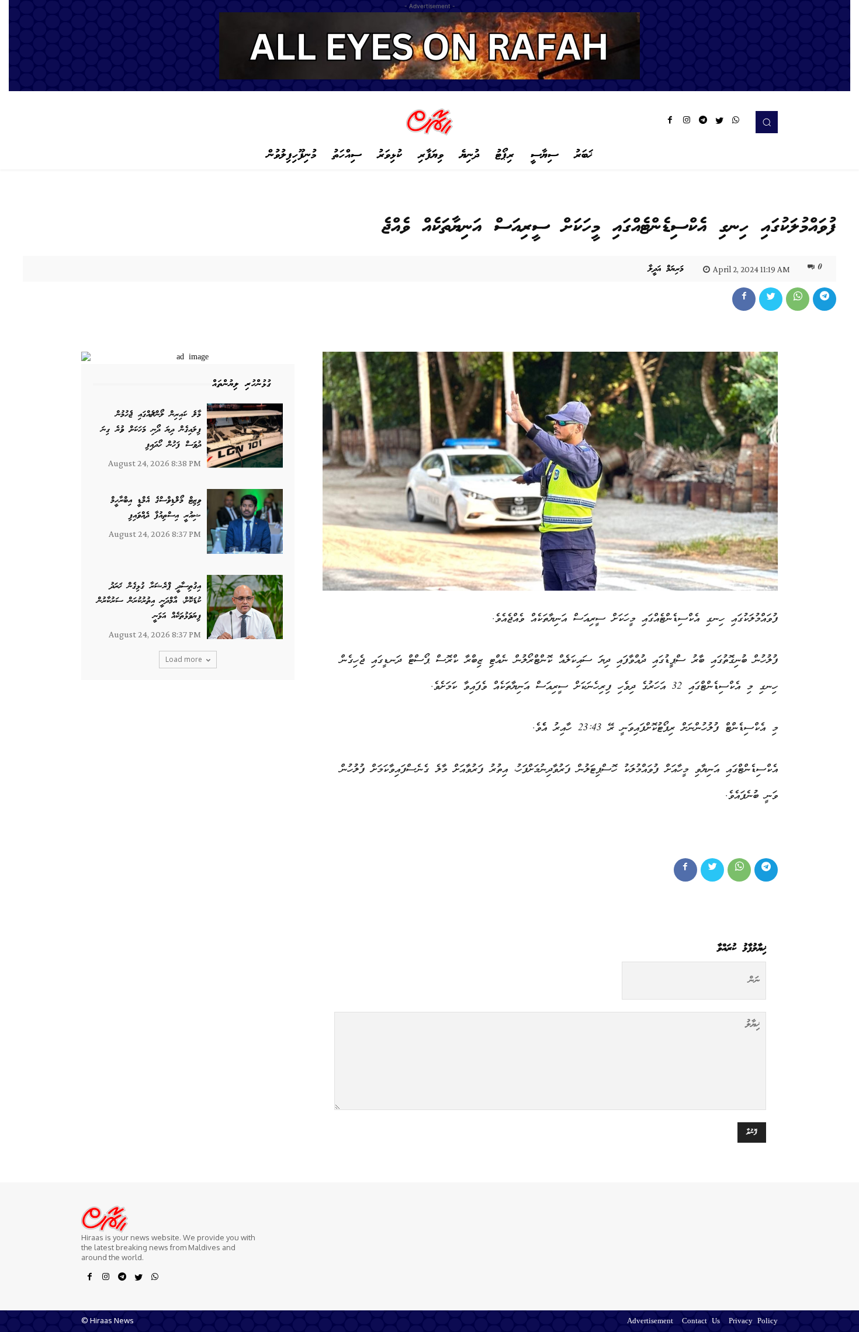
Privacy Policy (753, 1321)
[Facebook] (670, 122)
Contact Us (701, 1321)
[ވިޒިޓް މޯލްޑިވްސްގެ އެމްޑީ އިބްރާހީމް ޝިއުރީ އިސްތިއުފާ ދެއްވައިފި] (245, 521)
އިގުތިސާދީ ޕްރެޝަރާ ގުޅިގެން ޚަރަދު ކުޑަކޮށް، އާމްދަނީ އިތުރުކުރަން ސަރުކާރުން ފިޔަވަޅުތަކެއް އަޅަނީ (149, 601)
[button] (767, 122)
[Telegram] (703, 122)
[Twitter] (719, 122)
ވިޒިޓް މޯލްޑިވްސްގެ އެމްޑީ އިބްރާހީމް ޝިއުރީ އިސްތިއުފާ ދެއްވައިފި (155, 508)
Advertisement (650, 1321)
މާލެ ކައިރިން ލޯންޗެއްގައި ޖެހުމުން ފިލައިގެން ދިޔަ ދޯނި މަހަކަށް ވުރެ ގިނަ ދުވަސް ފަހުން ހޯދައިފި (151, 430)
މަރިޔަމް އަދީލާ (666, 269)
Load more (183, 659)
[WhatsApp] (736, 122)
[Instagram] (686, 122)
